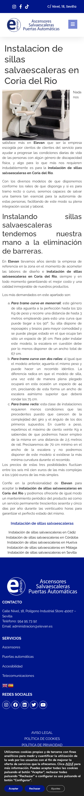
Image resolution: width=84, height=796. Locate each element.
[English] (5, 685)
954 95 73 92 (27, 621)
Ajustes (55, 788)
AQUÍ (69, 764)
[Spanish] (11, 685)
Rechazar (34, 788)
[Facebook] (15, 705)
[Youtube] (43, 705)
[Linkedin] (25, 705)
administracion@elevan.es (32, 626)
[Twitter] (34, 705)
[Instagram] (6, 705)
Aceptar (13, 788)
